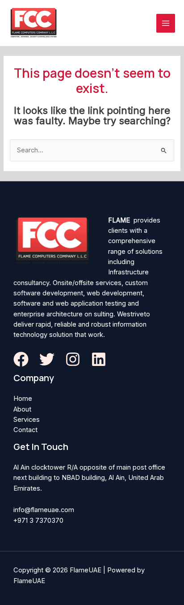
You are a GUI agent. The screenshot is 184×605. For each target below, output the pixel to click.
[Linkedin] (98, 359)
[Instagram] (72, 359)
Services (26, 420)
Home (22, 399)
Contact (25, 430)
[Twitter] (46, 359)
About (22, 409)
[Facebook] (21, 359)
